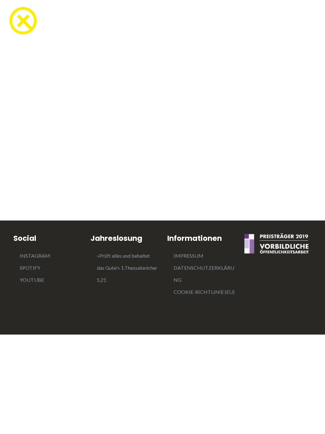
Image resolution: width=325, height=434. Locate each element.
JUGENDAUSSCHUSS (243, 21)
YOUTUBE (32, 280)
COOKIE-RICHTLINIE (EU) (204, 292)
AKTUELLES (183, 21)
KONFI (87, 21)
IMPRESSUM (188, 256)
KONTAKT (297, 21)
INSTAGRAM (35, 256)
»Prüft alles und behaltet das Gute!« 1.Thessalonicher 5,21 (127, 268)
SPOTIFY (30, 268)
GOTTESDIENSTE (132, 21)
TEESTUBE (50, 21)
